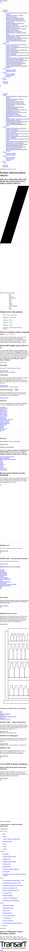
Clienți (4, 68)
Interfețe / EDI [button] (3, 428)
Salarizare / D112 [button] (4, 411)
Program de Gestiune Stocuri (16, 45)
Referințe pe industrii (11, 70)
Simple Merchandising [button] (5, 585)
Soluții (4, 43)
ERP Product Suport (10, 71)
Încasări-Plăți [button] (3, 418)
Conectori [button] (2, 430)
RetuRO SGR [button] (3, 424)
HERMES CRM (16, 29)
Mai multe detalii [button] (4, 370)
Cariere (4, 72)
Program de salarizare (17, 50)
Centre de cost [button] (3, 416)
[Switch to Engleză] (5, 81)
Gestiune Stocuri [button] (4, 408)
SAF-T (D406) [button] (3, 415)
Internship (8, 76)
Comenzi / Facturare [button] (5, 420)
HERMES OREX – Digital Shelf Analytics (17, 36)
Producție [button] (2, 426)
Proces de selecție (10, 75)
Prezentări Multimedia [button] (5, 581)
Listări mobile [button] (3, 583)
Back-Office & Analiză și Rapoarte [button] (8, 584)
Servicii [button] (2, 427)
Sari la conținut (3, 0)
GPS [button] (1, 580)
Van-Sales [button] (2, 571)
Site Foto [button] (2, 715)
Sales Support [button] (3, 572)
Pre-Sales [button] (2, 569)
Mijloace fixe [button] (3, 410)
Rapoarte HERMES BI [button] (5, 579)
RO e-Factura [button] (3, 412)
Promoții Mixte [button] (3, 573)
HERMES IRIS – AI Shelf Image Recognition (16, 33)
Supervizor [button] (2, 718)
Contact (5, 79)
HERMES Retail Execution (17, 38)
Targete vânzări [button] (3, 575)
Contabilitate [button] (3, 407)
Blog (4, 77)
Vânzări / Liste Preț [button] (4, 422)
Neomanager (14, 16)
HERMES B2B (15, 24)
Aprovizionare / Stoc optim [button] (6, 419)
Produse (5, 11)
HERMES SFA (16, 26)
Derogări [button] (2, 576)
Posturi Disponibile (10, 73)
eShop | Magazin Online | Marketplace (17, 58)
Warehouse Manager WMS (15, 18)
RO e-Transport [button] (3, 414)
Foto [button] (1, 587)
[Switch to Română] (5, 83)
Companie (5, 10)
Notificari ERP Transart (16, 64)
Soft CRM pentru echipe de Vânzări (16, 61)
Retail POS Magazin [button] (5, 423)
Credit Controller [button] (4, 577)
